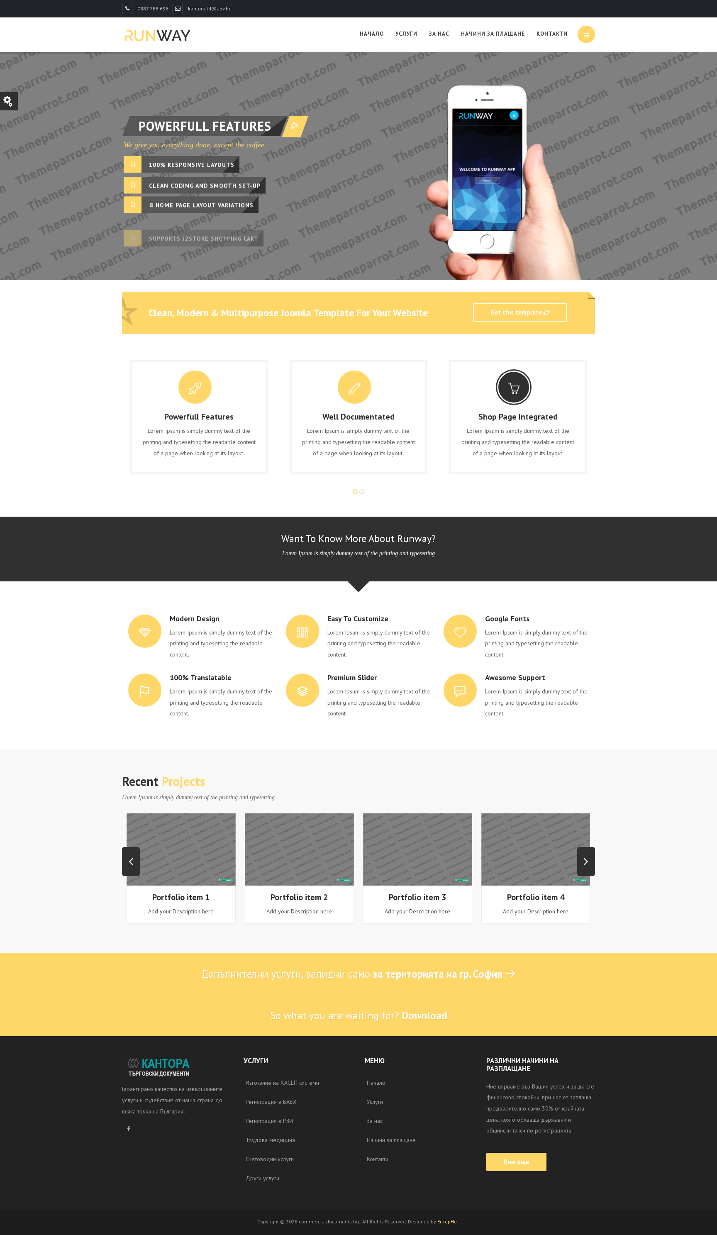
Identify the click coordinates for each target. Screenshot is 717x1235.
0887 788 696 (152, 8)
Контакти (552, 33)
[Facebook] (128, 1129)
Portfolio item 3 (417, 897)
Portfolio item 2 (299, 897)
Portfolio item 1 (181, 897)
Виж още (516, 1162)
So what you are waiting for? (358, 1015)
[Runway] (157, 35)
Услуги (406, 33)
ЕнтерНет (448, 1221)
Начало (372, 33)
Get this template (517, 312)
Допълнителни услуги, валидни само (351, 974)
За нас (439, 33)
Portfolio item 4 (535, 897)
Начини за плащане (493, 33)
